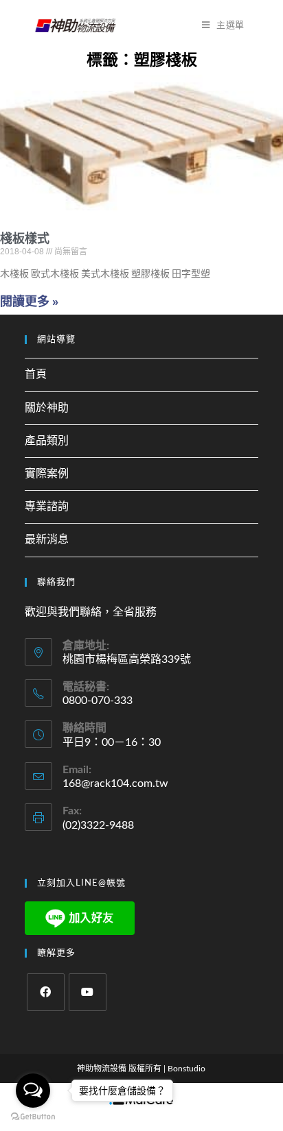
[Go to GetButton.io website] (33, 1116)
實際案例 (47, 473)
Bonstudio (186, 1069)
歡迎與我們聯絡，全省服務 (91, 612)
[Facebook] (46, 992)
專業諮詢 (47, 506)
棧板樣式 (24, 238)
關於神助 (47, 407)
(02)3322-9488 (98, 825)
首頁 (36, 374)
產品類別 (47, 440)
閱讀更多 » (29, 301)
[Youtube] (87, 992)
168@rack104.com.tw (115, 783)
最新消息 (47, 539)
